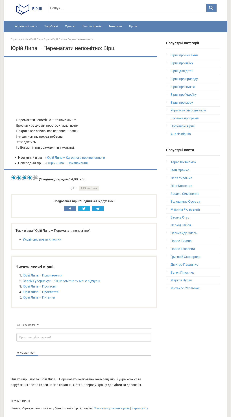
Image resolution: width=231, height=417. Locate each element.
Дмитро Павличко (184, 264)
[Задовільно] (24, 177)
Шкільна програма (185, 118)
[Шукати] (211, 8)
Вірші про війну (182, 63)
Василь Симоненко (185, 194)
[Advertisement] (84, 87)
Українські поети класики (42, 239)
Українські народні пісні (188, 110)
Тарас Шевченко (183, 162)
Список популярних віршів (112, 408)
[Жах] (13, 177)
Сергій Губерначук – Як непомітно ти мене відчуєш (61, 281)
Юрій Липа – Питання (39, 297)
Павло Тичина (181, 241)
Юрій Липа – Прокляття (40, 292)
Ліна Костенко (181, 186)
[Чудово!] (35, 177)
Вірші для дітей (182, 71)
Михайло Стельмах (185, 288)
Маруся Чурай (181, 280)
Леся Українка (181, 178)
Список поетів (91, 26)
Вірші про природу (184, 79)
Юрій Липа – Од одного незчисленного (76, 157)
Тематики (115, 26)
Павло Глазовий (183, 249)
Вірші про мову (182, 102)
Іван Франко (180, 170)
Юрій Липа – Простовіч (40, 286)
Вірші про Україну (184, 94)
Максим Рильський (185, 209)
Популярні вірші (183, 126)
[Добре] (29, 177)
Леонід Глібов (181, 225)
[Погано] (19, 177)
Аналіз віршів (181, 134)
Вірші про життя (183, 87)
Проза (133, 26)
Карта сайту (140, 408)
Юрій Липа (90, 188)
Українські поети (25, 26)
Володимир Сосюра (185, 201)
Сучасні (70, 26)
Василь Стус (180, 217)
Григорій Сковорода (186, 257)
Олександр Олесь (184, 233)
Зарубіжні (51, 26)
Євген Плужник (182, 272)
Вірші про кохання (184, 55)
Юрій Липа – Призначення (68, 163)
